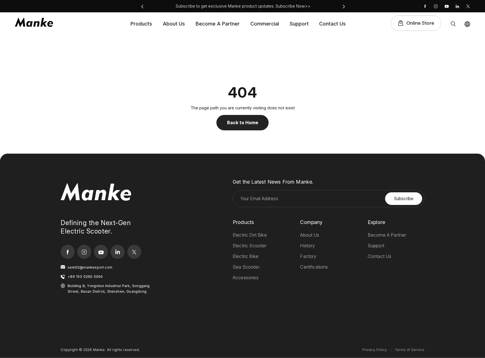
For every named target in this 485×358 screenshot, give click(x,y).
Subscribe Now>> (293, 6)
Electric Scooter (250, 245)
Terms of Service (409, 349)
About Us (174, 24)
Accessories (245, 277)
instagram (436, 6)
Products (141, 24)
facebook (425, 6)
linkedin (457, 6)
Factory (308, 256)
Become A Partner (218, 24)
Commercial (264, 24)
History (307, 245)
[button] (142, 6)
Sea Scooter (246, 267)
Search (453, 23)
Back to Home (242, 122)
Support (299, 24)
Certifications (314, 267)
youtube (447, 6)
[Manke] (34, 22)
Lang (467, 24)
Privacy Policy (374, 349)
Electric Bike (245, 256)
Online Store (420, 23)
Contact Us (332, 24)
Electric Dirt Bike (250, 235)
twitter (468, 6)
